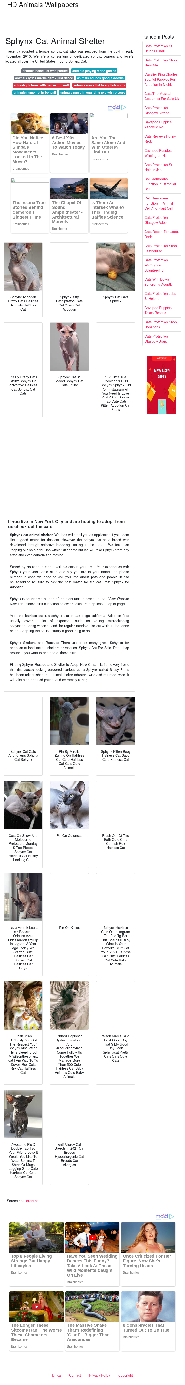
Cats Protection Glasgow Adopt (156, 220)
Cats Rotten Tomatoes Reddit (162, 234)
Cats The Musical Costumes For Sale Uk (162, 96)
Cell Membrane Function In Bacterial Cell (160, 183)
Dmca (56, 1375)
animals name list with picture (45, 70)
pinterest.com (31, 1200)
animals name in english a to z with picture (92, 92)
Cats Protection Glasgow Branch (157, 339)
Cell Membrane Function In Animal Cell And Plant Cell (159, 203)
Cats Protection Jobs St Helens (160, 296)
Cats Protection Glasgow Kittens (157, 110)
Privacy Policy (99, 1375)
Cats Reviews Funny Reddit (160, 139)
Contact (75, 1375)
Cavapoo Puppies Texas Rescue (158, 310)
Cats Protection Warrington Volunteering (156, 265)
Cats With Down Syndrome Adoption (160, 282)
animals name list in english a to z (99, 85)
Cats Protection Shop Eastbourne (161, 248)
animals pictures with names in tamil (41, 85)
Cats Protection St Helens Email (158, 48)
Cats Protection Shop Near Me (161, 62)
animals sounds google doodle (100, 78)
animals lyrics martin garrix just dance (44, 78)
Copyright (125, 1375)
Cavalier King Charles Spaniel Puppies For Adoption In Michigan (161, 79)
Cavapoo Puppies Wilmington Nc (158, 153)
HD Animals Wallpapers (43, 4)
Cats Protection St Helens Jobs (158, 167)
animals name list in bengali (35, 92)
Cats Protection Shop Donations (161, 324)
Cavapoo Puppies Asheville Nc (158, 124)
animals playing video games (94, 70)
